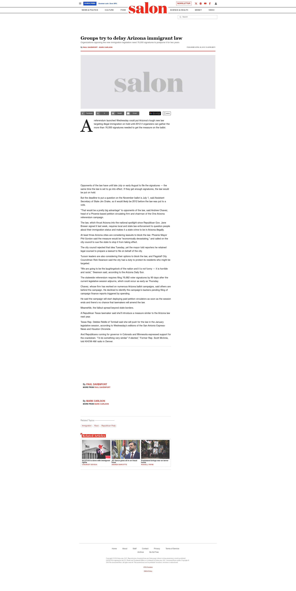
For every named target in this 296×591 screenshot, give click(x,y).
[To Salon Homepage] (148, 7)
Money (198, 10)
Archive (140, 552)
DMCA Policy (148, 571)
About (124, 549)
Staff (134, 549)
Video (211, 10)
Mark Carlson (105, 47)
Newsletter (183, 4)
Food (123, 10)
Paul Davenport (90, 47)
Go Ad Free (154, 552)
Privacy (157, 549)
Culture (109, 10)
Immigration (86, 426)
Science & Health (179, 10)
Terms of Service (172, 549)
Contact (145, 549)
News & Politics (90, 10)
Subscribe (90, 4)
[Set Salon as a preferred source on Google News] (155, 113)
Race (96, 426)
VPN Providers (148, 567)
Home (114, 549)
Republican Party (108, 426)
